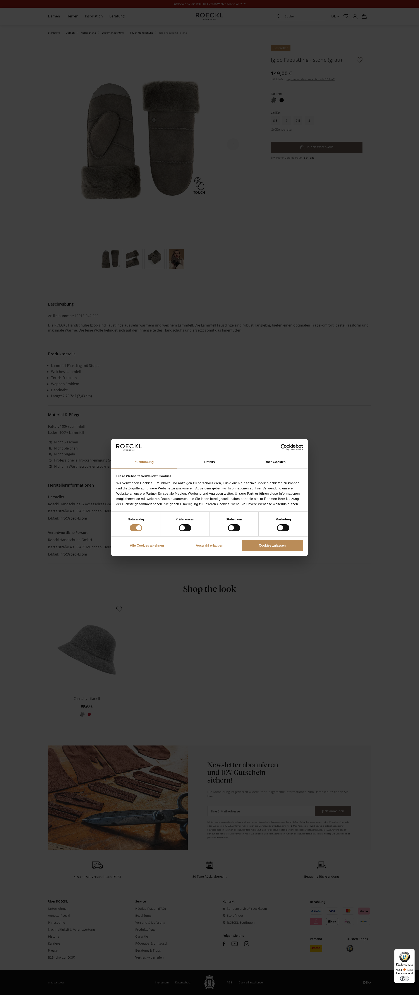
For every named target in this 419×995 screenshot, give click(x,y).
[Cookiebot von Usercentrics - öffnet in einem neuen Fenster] (284, 447)
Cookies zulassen (272, 545)
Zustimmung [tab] (144, 462)
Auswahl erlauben (209, 545)
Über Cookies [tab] (274, 462)
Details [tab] (209, 462)
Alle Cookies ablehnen (147, 545)
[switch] (185, 527)
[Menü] (412, 951)
